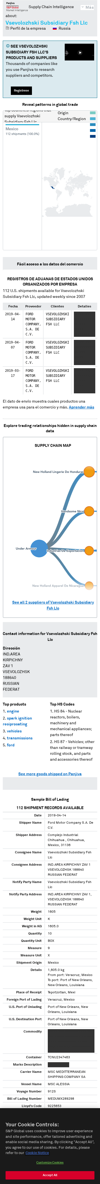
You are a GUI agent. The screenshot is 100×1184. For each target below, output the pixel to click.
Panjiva (17, 6)
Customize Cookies (50, 1162)
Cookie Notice (37, 1153)
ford (10, 745)
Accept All (50, 1175)
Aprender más (81, 407)
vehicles (14, 731)
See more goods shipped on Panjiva (50, 774)
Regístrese (21, 90)
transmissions (19, 738)
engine (13, 711)
